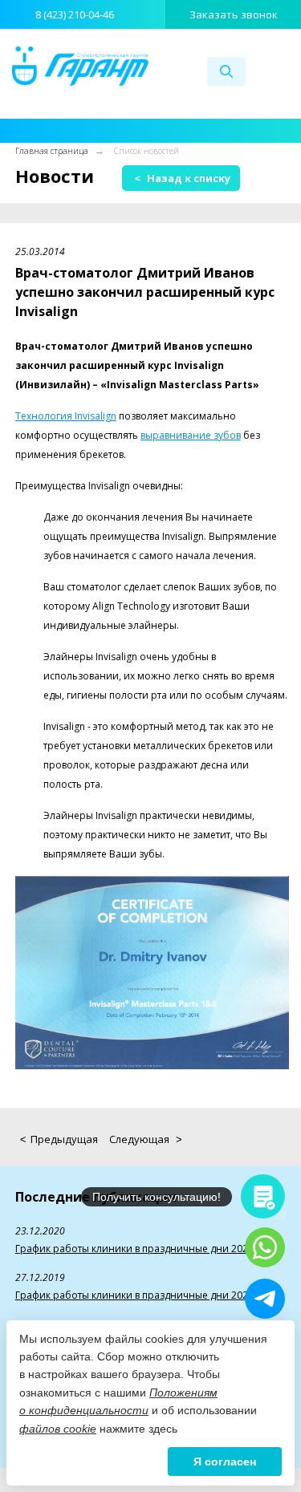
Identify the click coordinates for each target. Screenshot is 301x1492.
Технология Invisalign (65, 416)
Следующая (145, 1139)
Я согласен (224, 1461)
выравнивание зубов (190, 435)
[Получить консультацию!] (263, 1196)
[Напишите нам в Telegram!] (265, 1299)
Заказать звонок (233, 14)
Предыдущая (59, 1139)
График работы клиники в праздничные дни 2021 (134, 1248)
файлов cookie (57, 1428)
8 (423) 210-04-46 (74, 14)
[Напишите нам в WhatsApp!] (265, 1247)
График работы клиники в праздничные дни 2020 (134, 1295)
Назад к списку (182, 178)
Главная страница (51, 150)
